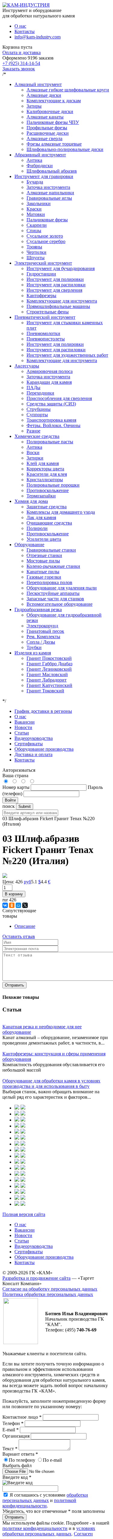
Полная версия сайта (23, 1214)
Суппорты (37, 414)
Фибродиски (40, 165)
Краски (34, 208)
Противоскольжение (48, 490)
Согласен (83, 1533)
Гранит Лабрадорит (47, 679)
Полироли (37, 528)
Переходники (40, 393)
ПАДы (33, 387)
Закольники (39, 203)
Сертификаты (28, 743)
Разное (33, 430)
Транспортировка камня (51, 420)
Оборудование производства (44, 749)
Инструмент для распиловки (56, 284)
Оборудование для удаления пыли (62, 587)
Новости (23, 727)
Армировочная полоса (50, 371)
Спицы (34, 230)
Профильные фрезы (47, 127)
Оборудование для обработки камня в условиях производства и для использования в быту (51, 1083)
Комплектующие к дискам (54, 100)
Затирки (35, 457)
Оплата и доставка (21, 52)
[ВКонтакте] (5, 905)
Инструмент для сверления (54, 290)
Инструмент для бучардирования (61, 268)
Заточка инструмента (48, 187)
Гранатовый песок (45, 631)
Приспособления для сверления (59, 398)
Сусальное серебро (46, 241)
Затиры (34, 106)
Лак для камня (41, 517)
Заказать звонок (18, 68)
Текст (9, 1448)
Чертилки (36, 252)
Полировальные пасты (50, 441)
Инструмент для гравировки (43, 176)
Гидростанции (41, 273)
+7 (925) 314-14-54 (21, 63)
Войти (10, 800)
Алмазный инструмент (38, 84)
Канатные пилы (43, 571)
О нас (20, 26)
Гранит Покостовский (49, 658)
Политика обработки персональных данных (47, 1294)
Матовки (36, 214)
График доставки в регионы (43, 711)
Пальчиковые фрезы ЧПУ (53, 122)
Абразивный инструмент (40, 154)
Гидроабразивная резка (38, 609)
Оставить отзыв (18, 936)
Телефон (13, 1423)
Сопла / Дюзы (41, 642)
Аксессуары (26, 365)
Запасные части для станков (55, 598)
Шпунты (36, 257)
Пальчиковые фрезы (47, 219)
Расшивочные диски (48, 133)
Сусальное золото (45, 236)
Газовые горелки (44, 577)
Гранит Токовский (45, 690)
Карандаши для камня (49, 382)
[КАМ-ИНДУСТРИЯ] (26, 5)
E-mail (10, 1429)
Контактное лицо (22, 1417)
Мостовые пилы (43, 560)
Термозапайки (41, 495)
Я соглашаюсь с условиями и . (45, 1500)
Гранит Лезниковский (49, 669)
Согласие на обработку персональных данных (49, 1288)
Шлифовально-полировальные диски (65, 149)
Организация (16, 1436)
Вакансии (24, 722)
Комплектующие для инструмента (62, 300)
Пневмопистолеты (46, 338)
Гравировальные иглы (49, 198)
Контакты (24, 31)
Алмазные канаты (45, 116)
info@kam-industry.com (37, 36)
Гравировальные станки (51, 550)
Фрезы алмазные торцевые (54, 143)
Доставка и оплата (33, 754)
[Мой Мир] (18, 905)
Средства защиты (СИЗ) (51, 403)
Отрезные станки (44, 555)
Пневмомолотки (43, 333)
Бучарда (35, 181)
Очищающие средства (49, 522)
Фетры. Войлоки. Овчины (53, 425)
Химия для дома (31, 501)
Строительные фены (48, 311)
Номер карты (16, 787)
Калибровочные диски (50, 111)
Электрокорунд (42, 625)
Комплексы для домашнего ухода (61, 512)
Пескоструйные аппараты (53, 593)
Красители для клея (47, 474)
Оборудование (29, 544)
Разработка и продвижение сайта (36, 1278)
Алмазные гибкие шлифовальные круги (68, 89)
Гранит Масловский (47, 674)
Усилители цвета (44, 539)
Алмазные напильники (50, 192)
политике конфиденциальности (34, 1528)
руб (27, 881)
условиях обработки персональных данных (48, 1531)
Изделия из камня (32, 652)
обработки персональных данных (45, 1497)
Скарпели (37, 225)
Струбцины (39, 409)
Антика (34, 160)
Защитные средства (47, 506)
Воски (33, 452)
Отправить (14, 985)
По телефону (22, 1460)
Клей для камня (43, 463)
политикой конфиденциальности (39, 1503)
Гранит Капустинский (49, 685)
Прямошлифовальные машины (58, 306)
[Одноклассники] (11, 905)
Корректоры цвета (45, 468)
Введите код (16, 1477)
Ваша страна (15, 775)
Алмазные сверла (44, 138)
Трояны (34, 246)
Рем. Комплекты (43, 636)
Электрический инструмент (43, 263)
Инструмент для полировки (55, 279)
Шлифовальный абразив (52, 171)
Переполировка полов (49, 582)
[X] (25, 905)
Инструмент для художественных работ (67, 355)
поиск (8, 806)
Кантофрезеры (41, 295)
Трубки (34, 647)
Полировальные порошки (53, 485)
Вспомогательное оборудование (60, 604)
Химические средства (36, 436)
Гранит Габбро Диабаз (49, 663)
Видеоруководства (33, 738)
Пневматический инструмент (44, 317)
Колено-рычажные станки (53, 566)
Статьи (21, 732)
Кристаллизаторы (45, 479)
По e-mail (52, 1460)
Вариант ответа (20, 1454)
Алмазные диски (44, 95)
